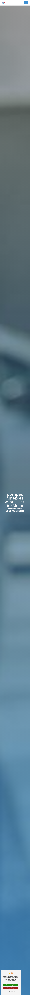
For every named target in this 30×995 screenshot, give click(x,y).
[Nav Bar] (26, 2)
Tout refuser (10, 988)
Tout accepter (10, 985)
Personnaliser (11, 991)
